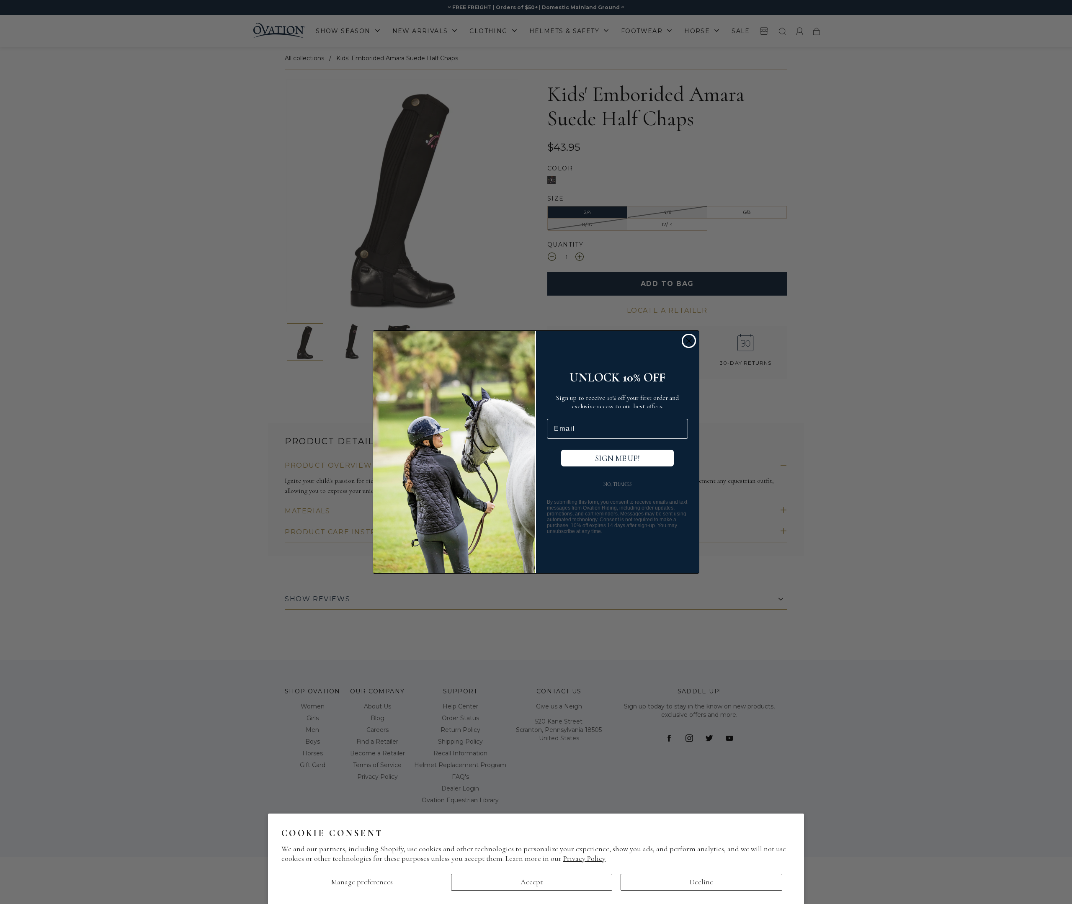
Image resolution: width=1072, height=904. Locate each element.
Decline (701, 881)
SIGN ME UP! (617, 458)
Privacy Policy (584, 858)
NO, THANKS (617, 484)
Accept (532, 881)
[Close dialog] (689, 341)
